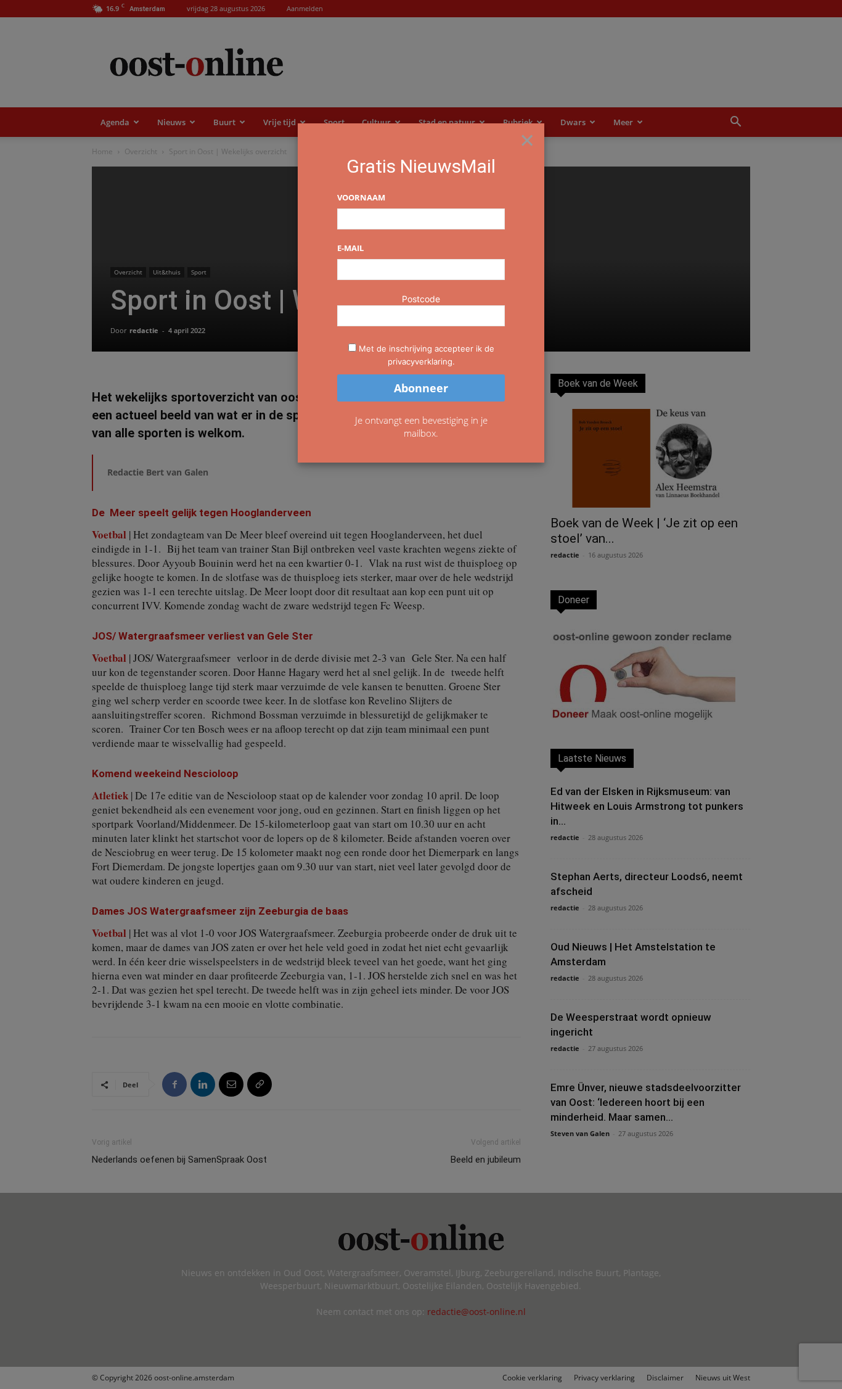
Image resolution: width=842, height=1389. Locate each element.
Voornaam (361, 197)
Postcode (421, 299)
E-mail (350, 247)
